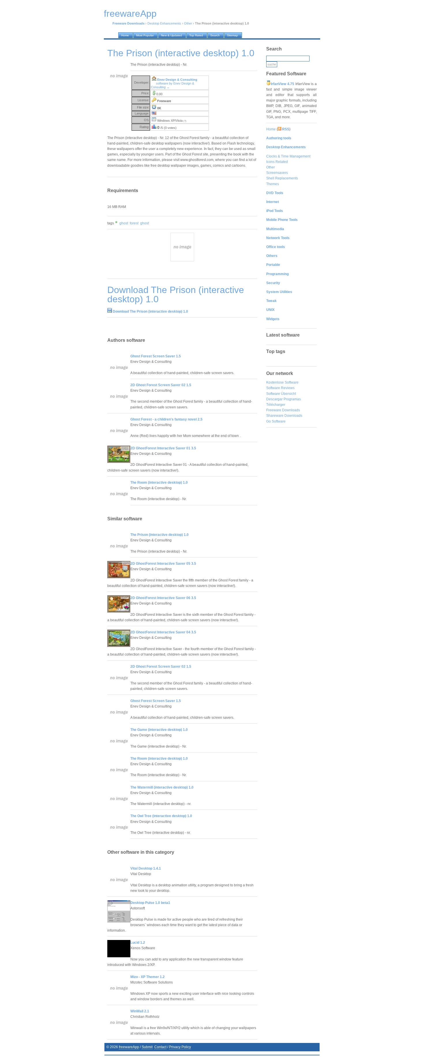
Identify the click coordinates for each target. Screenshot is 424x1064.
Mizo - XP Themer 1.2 (147, 977)
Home (271, 129)
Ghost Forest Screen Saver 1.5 (155, 356)
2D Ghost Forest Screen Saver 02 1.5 (160, 385)
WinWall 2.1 (139, 1011)
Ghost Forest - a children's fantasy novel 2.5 (166, 419)
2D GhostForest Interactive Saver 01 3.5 (163, 448)
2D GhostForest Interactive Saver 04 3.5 (163, 632)
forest (134, 223)
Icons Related (277, 162)
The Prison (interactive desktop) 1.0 (159, 535)
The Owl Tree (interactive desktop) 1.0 (161, 816)
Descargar (274, 399)
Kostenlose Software (282, 382)
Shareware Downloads (284, 416)
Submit (147, 1047)
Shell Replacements (282, 178)
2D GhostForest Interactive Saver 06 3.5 (163, 598)
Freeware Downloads (283, 410)
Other (188, 23)
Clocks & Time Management (288, 156)
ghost (123, 223)
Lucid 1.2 (137, 943)
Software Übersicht (281, 394)
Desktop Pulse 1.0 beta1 (150, 903)
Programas (292, 399)
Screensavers (277, 173)
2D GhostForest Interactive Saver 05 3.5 (163, 564)
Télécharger (275, 405)
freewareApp (129, 1047)
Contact (160, 1047)
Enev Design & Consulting (177, 79)
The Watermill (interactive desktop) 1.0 (162, 787)
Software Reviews (280, 388)
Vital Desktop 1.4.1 (145, 868)
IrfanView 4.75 (282, 84)
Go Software (276, 421)
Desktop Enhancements (164, 23)
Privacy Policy (180, 1047)
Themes (272, 184)
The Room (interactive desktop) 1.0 (159, 483)
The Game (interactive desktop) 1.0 (159, 730)
